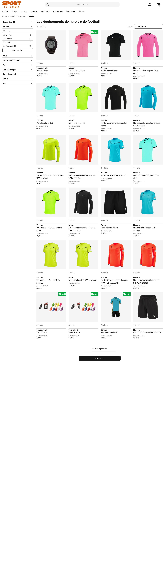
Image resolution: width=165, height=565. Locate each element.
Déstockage (70, 11)
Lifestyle (14, 11)
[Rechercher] (47, 4)
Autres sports (58, 11)
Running (24, 11)
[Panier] (158, 4)
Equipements (22, 16)
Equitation (34, 11)
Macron (72, 68)
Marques (82, 11)
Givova (104, 330)
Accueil (4, 16)
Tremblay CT (41, 68)
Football (5, 11)
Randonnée (45, 11)
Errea (103, 225)
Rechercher (82, 4)
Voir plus (99, 358)
